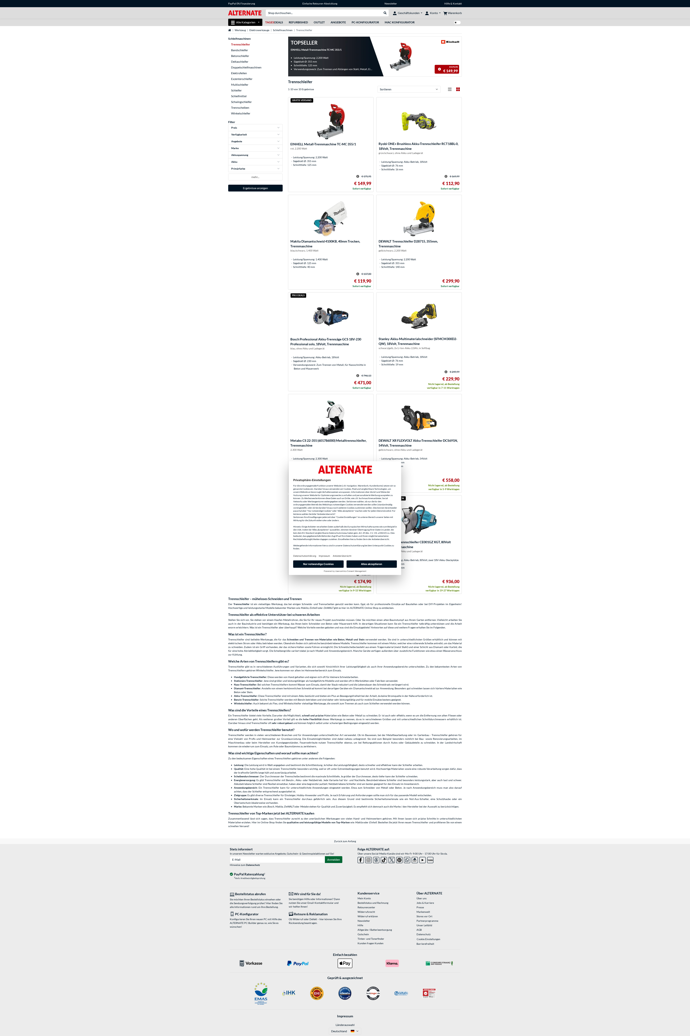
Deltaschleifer (239, 61)
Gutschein (363, 934)
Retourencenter (366, 907)
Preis (234, 127)
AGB (419, 929)
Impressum (345, 1016)
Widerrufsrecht (366, 911)
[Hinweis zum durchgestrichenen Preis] (439, 69)
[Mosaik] (458, 89)
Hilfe (447, 3)
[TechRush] (415, 859)
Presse (420, 907)
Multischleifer (239, 84)
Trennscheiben (240, 107)
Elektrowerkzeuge (259, 30)
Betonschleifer (240, 55)
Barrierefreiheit (425, 943)
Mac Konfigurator (400, 22)
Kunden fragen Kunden (370, 943)
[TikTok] (384, 859)
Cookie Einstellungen (428, 939)
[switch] (457, 22)
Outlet (319, 22)
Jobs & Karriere (425, 902)
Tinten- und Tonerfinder (371, 938)
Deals (274, 22)
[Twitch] (430, 859)
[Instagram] (368, 859)
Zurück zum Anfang (345, 841)
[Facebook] (361, 859)
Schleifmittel (239, 96)
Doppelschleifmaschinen (246, 67)
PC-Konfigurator (365, 22)
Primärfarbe (238, 168)
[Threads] (376, 859)
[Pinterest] (399, 859)
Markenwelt (423, 911)
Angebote (338, 22)
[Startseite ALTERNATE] (244, 13)
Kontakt (457, 3)
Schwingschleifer (241, 101)
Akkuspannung (239, 154)
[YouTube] (422, 859)
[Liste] (450, 89)
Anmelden (333, 859)
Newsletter (391, 3)
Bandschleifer (239, 50)
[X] (391, 859)
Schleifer (236, 90)
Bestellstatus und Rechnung (373, 902)
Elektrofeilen (239, 73)
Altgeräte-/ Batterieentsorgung (375, 929)
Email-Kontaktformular (320, 902)
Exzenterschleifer (241, 78)
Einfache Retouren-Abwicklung (319, 3)
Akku (234, 161)
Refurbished (298, 22)
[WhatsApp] (407, 859)
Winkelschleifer (240, 113)
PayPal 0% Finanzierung (241, 3)
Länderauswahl (345, 1024)
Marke (235, 148)
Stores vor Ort (424, 916)
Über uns (422, 898)
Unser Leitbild (424, 925)
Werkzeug (240, 30)
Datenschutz (253, 864)
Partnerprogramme (427, 920)
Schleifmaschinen (283, 30)
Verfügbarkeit (239, 134)
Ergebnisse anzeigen (255, 188)
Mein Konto (364, 898)
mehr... (255, 177)
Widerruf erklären (368, 916)
